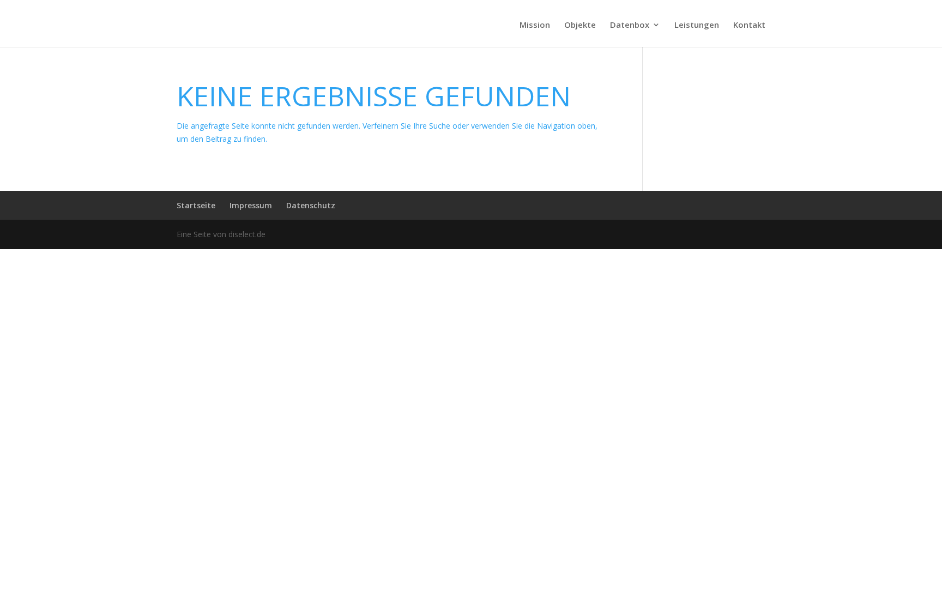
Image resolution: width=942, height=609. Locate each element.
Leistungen (696, 25)
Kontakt (749, 25)
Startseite (196, 205)
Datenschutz (310, 205)
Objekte (580, 25)
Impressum (251, 205)
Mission (535, 25)
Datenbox (629, 25)
